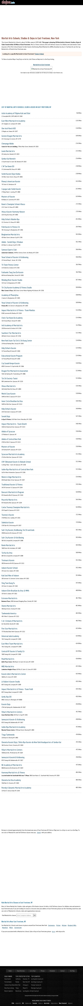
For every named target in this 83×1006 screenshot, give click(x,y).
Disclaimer (52, 971)
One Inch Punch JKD (9, 128)
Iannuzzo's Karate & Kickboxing (13, 719)
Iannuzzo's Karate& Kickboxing (13, 757)
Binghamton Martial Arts (11, 234)
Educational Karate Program (12, 355)
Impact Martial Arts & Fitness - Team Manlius (18, 310)
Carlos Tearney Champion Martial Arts (15, 507)
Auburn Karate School (10, 568)
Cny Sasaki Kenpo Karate (11, 363)
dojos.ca (40, 1003)
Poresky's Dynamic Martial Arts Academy (16, 787)
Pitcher (58, 925)
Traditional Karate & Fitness (12, 484)
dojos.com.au (54, 1003)
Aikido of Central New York (11, 439)
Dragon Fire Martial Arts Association (15, 371)
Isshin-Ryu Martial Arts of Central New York (17, 469)
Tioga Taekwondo (8, 734)
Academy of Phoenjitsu (10, 295)
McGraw (64, 925)
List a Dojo (32, 971)
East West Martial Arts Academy (13, 120)
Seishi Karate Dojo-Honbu (11, 174)
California (18, 979)
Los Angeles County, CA (37, 979)
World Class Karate (8, 393)
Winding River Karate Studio (12, 280)
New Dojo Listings (9, 988)
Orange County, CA (36, 985)
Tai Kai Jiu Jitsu (7, 552)
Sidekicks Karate (8, 522)
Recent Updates (8, 991)
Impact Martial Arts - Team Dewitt (14, 424)
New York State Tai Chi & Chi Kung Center (17, 340)
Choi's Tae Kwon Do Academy (12, 317)
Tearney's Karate (8, 514)
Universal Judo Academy (10, 636)
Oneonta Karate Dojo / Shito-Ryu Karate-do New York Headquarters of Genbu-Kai (31, 742)
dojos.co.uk (28, 1003)
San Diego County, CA (36, 982)
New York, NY (26, 982)
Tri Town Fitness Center (10, 264)
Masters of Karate (8, 196)
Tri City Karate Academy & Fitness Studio (17, 287)
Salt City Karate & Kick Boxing (13, 537)
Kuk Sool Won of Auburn (10, 575)
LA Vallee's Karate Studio (11, 681)
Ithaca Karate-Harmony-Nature (13, 211)
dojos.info (18, 1003)
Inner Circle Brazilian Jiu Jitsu (12, 401)
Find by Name (8, 982)
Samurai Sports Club (9, 249)
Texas (17, 988)
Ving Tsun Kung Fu (8, 583)
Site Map (72, 971)
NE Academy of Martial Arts (12, 765)
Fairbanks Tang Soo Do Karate (12, 272)
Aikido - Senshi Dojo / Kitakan (12, 242)
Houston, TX (26, 979)
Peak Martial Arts (8, 659)
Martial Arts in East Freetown (41, 65)
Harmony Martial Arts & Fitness (13, 772)
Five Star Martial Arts (9, 628)
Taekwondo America (9, 613)
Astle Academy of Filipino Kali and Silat (16, 113)
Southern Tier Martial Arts (11, 333)
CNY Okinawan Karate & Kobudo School (16, 461)
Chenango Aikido (8, 143)
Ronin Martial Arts (8, 545)
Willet (11, 928)
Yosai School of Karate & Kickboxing (15, 257)
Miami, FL (25, 988)
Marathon (5, 928)
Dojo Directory (20, 971)
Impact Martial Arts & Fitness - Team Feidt (17, 689)
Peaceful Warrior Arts (9, 499)
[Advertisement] (41, 20)
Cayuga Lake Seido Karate (11, 189)
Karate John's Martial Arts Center (14, 674)
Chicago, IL (25, 985)
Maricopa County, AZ (36, 988)
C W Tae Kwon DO (8, 166)
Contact (62, 971)
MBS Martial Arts (8, 666)
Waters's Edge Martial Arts (11, 477)
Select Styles (39, 54)
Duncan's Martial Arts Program (13, 492)
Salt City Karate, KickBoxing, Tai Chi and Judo (18, 530)
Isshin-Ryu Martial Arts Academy (13, 727)
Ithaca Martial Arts (9, 386)
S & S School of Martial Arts (12, 621)
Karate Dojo (6, 704)
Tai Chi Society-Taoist (10, 378)
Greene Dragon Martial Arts (12, 136)
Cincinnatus (51, 925)
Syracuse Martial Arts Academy (13, 454)
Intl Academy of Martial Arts (12, 325)
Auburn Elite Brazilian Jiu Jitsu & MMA (15, 590)
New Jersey (18, 991)
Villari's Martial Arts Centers (12, 712)
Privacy (42, 971)
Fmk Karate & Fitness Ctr (11, 227)
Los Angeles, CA (27, 991)
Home (10, 971)
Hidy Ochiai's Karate (9, 348)
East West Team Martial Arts (12, 643)
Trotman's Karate (8, 560)
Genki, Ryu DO (6, 696)
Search (39, 832)
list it (53, 931)
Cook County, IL (35, 991)
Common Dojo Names (9, 985)
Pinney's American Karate (11, 181)
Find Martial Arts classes (9, 915)
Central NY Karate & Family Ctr (13, 651)
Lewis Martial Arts (8, 151)
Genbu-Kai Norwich (8, 158)
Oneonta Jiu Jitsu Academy (11, 780)
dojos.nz (70, 1003)
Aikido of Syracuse (8, 431)
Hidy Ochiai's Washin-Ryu (10, 219)
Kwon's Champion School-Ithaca (13, 204)
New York (17, 985)
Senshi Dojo (6, 416)
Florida (17, 982)
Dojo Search (7, 979)
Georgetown (18, 928)
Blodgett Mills (72, 925)
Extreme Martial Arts (9, 598)
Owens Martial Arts (9, 605)
